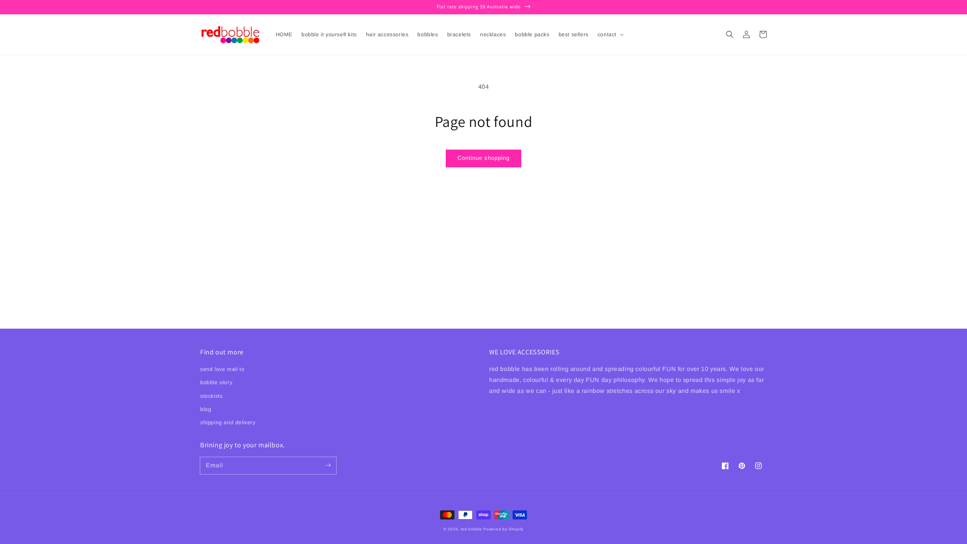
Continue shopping (483, 158)
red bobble (471, 529)
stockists (211, 396)
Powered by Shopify (504, 529)
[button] (729, 34)
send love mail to (222, 369)
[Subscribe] (328, 465)
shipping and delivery (228, 422)
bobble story (216, 382)
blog (205, 409)
